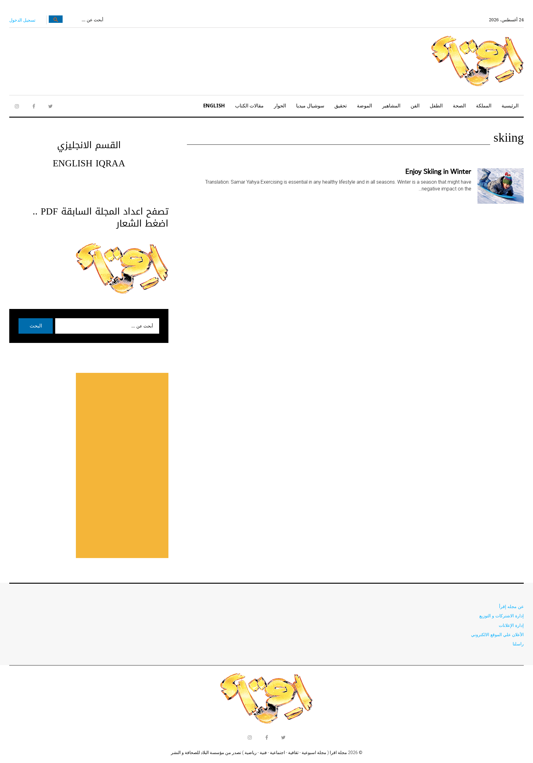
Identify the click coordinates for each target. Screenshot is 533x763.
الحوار (280, 105)
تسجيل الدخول (22, 20)
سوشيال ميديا (310, 105)
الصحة (459, 105)
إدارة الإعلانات (511, 625)
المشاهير (391, 105)
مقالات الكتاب (249, 105)
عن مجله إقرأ (511, 606)
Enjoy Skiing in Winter (438, 171)
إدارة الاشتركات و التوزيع (501, 616)
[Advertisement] (122, 465)
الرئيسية (510, 105)
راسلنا (518, 644)
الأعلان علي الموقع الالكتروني (497, 634)
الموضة (364, 105)
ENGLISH (214, 105)
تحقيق (340, 105)
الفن (415, 105)
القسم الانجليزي (89, 145)
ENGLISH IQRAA (89, 163)
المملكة (483, 105)
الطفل (436, 105)
